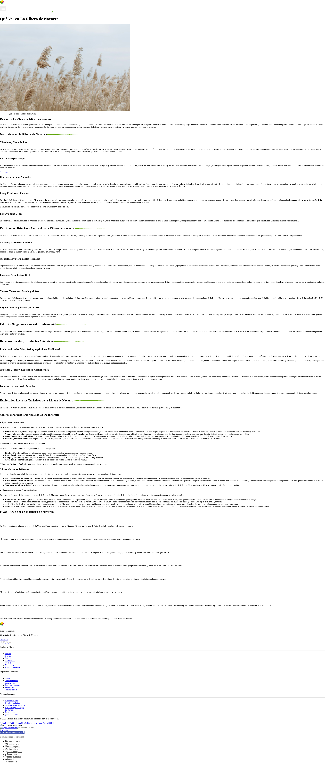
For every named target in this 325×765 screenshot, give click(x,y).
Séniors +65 (10, 683)
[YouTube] (10, 643)
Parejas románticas (12, 685)
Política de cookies (17, 723)
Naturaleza (9, 665)
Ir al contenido (6, 730)
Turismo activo (11, 690)
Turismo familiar (11, 681)
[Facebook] (1, 643)
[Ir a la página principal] (9, 5)
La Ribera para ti (37, 13)
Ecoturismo (9, 687)
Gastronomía (10, 660)
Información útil (6, 13)
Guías (7, 678)
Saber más (4, 172)
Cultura (8, 663)
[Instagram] (4, 643)
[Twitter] (7, 643)
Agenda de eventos (12, 667)
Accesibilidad (48, 723)
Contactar (4, 639)
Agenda (48, 13)
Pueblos (8, 654)
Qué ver (8, 656)
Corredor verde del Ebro (15, 705)
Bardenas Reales (11, 701)
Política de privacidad (33, 723)
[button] (12, 732)
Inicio (2, 114)
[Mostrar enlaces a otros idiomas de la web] (52, 13)
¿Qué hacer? (25, 13)
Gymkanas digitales (13, 703)
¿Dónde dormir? (11, 714)
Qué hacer (9, 658)
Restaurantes (10, 712)
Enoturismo (9, 710)
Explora (16, 13)
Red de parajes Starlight (14, 707)
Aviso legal (4, 723)
